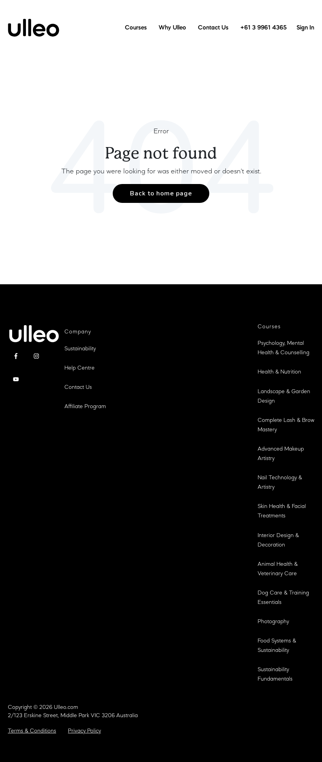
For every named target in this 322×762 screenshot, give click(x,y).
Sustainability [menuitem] (80, 349)
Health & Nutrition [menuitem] (279, 372)
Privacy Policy (84, 731)
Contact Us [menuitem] (78, 387)
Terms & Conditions (32, 731)
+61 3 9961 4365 (263, 28)
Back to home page (161, 193)
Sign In (305, 28)
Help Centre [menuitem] (79, 368)
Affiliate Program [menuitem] (85, 406)
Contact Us (213, 28)
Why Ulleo (172, 28)
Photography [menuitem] (273, 621)
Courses (136, 28)
